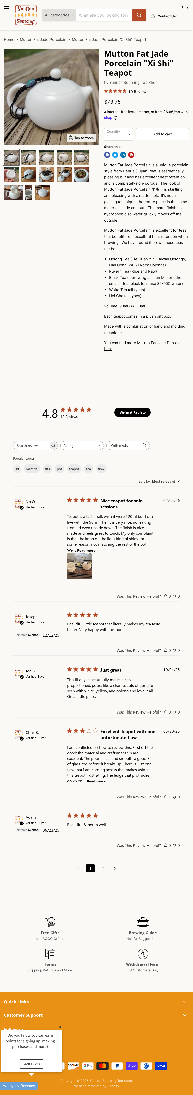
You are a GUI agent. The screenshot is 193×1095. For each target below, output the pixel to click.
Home (9, 39)
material (32, 468)
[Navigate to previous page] (78, 868)
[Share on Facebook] (107, 155)
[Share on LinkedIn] (123, 155)
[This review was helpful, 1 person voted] (165, 796)
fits (47, 468)
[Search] (139, 15)
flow (101, 468)
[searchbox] (31, 445)
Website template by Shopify (96, 1086)
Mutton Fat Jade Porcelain (43, 39)
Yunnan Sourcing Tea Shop (133, 82)
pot (59, 468)
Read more (86, 550)
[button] (37, 1086)
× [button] (60, 1026)
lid (17, 468)
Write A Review (133, 412)
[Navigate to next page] (114, 868)
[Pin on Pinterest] (131, 155)
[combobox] (82, 445)
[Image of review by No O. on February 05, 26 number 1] (79, 566)
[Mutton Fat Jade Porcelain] (11, 157)
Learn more (31, 1064)
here (108, 348)
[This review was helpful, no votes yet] (165, 596)
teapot (74, 468)
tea (88, 468)
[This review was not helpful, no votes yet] (174, 596)
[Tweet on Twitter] (115, 155)
